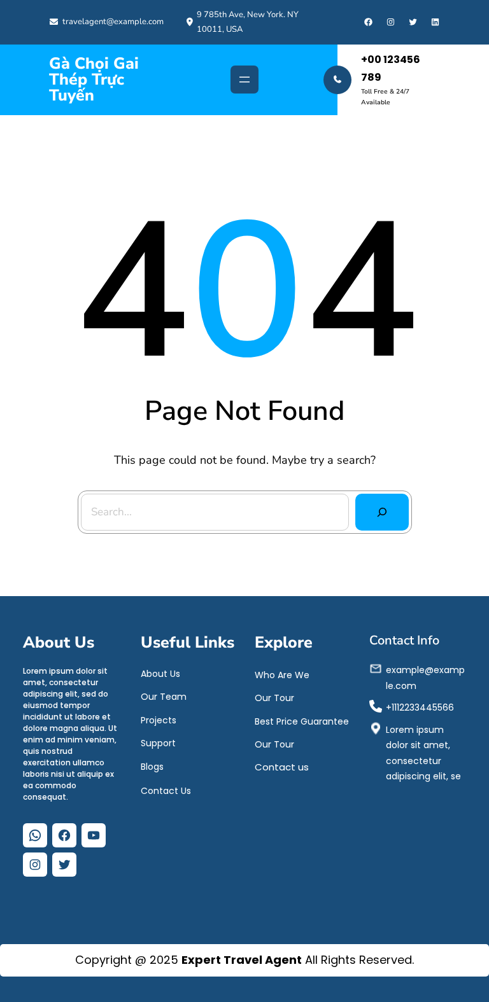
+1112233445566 (420, 707)
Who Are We (282, 675)
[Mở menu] (244, 80)
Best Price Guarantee (302, 721)
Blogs (152, 766)
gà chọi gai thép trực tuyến (94, 79)
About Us (160, 673)
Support (158, 743)
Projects (158, 720)
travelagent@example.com (113, 21)
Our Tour (274, 698)
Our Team (164, 696)
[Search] (382, 512)
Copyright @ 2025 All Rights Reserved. (244, 960)
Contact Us (166, 790)
